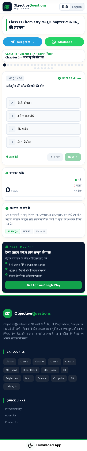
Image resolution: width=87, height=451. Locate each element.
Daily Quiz (11, 386)
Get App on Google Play (43, 285)
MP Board (11, 370)
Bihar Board (30, 370)
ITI (64, 370)
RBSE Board (50, 370)
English (77, 6)
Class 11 (54, 361)
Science (42, 378)
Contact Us (12, 422)
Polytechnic (12, 378)
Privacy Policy (13, 408)
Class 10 (39, 361)
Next (71, 157)
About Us (10, 415)
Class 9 (24, 361)
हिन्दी (65, 6)
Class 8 (10, 361)
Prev (57, 157)
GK (72, 378)
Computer (58, 378)
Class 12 (69, 361)
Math (28, 378)
